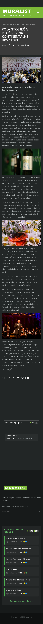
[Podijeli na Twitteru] (13, 45)
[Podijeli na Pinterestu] (18, 45)
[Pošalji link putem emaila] (28, 45)
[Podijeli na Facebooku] (9, 45)
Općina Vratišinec (13, 590)
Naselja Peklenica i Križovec (18, 559)
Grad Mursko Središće (15, 538)
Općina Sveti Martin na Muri (18, 580)
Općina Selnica (12, 569)
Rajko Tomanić (30, 25)
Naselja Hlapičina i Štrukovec (18, 548)
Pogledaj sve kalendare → (21, 601)
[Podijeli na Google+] (23, 45)
